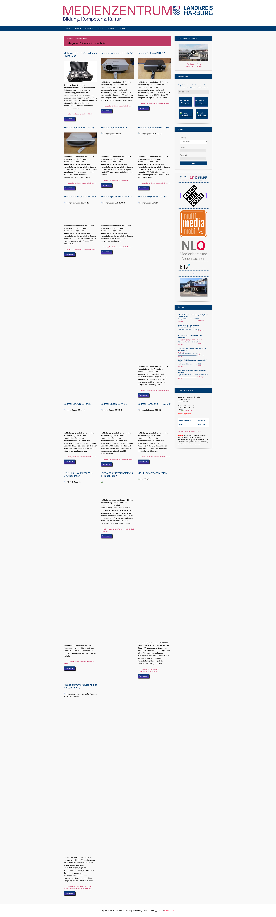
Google (201, 320)
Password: (183, 155)
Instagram (189, 66)
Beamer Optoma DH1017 (151, 53)
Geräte (69, 114)
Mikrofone (88, 886)
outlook (180, 321)
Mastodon (198, 66)
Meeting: (183, 138)
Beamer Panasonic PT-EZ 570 (154, 403)
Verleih (74, 114)
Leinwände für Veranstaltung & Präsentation (117, 474)
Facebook (190, 64)
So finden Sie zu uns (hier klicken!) (189, 431)
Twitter (198, 64)
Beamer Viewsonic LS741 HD (80, 196)
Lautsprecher (154, 669)
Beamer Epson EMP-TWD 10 (116, 196)
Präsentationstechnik (121, 106)
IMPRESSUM (169, 910)
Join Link (181, 352)
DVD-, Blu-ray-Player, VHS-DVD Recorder (79, 474)
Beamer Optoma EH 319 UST (80, 127)
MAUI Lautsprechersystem (152, 473)
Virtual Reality (81, 114)
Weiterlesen (69, 119)
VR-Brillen (90, 114)
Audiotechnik (144, 669)
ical (198, 320)
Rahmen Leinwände (124, 529)
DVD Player (70, 661)
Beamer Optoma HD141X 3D (153, 127)
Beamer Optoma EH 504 (114, 127)
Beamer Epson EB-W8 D (114, 403)
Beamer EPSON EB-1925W (152, 196)
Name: (182, 147)
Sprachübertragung (84, 888)
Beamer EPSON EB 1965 (77, 403)
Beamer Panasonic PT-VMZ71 (117, 53)
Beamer (106, 106)
